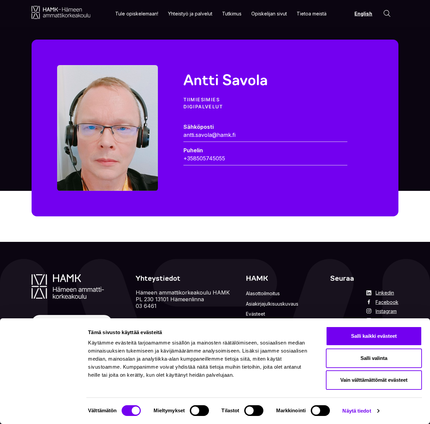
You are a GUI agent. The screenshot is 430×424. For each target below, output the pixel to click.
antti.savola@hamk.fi (209, 134)
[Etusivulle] (61, 12)
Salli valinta (373, 358)
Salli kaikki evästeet (374, 336)
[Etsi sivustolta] (387, 13)
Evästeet (255, 314)
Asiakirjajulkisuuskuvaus (272, 304)
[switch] (199, 410)
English (363, 13)
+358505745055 (204, 158)
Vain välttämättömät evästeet (373, 380)
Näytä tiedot (356, 411)
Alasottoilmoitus (263, 293)
